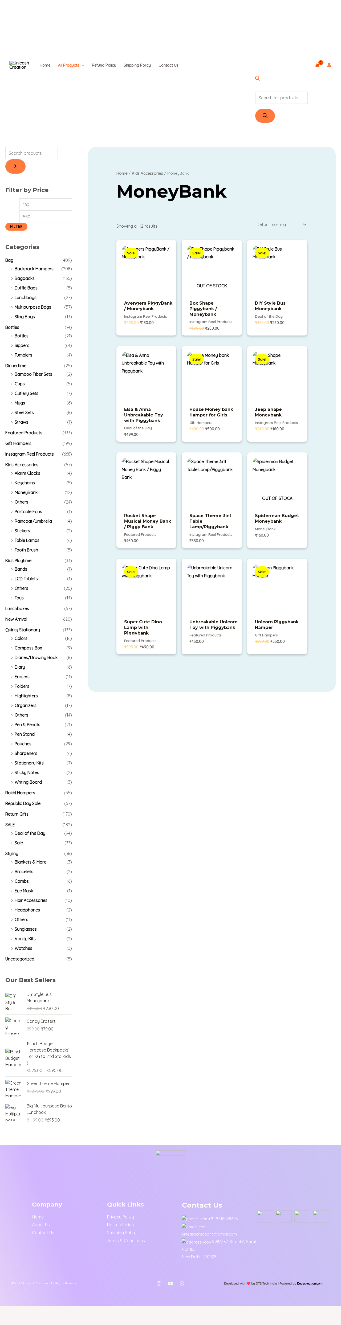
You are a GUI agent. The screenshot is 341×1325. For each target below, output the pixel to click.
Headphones (27, 910)
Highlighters (26, 695)
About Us (41, 1224)
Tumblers (23, 355)
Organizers (25, 705)
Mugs (20, 403)
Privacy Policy (120, 1217)
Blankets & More (30, 862)
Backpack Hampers (34, 268)
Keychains (25, 482)
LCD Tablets (26, 578)
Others (21, 502)
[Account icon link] (329, 65)
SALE (10, 824)
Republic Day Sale (22, 803)
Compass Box (28, 648)
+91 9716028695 (223, 1218)
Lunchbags (25, 297)
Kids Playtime (18, 560)
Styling (11, 853)
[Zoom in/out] (7, 1311)
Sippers (22, 345)
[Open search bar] (257, 79)
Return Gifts (17, 814)
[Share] (39, 1311)
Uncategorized (19, 959)
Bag (9, 260)
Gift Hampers (18, 443)
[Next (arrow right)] (23, 1320)
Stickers (22, 530)
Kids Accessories (21, 464)
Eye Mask (24, 890)
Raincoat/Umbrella (33, 521)
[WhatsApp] (182, 1283)
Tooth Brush (26, 550)
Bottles (12, 327)
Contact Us (168, 65)
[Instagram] (159, 1283)
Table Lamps (27, 540)
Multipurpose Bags (33, 307)
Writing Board (28, 782)
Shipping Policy (137, 65)
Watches (23, 948)
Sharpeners (26, 753)
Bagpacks (25, 278)
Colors (21, 638)
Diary (20, 667)
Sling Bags (25, 316)
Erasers (22, 676)
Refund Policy (104, 65)
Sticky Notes (27, 772)
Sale (19, 842)
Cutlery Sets (26, 393)
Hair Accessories (31, 900)
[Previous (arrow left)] (7, 1320)
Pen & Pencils (27, 724)
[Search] (265, 116)
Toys (19, 597)
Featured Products (23, 432)
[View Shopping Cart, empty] (317, 65)
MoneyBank (26, 492)
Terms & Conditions (126, 1240)
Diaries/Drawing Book (36, 657)
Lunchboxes (17, 608)
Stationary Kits (29, 763)
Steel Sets (24, 412)
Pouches (23, 743)
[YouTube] (170, 1283)
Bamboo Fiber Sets (33, 374)
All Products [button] (68, 65)
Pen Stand (25, 734)
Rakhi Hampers (20, 792)
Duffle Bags (26, 288)
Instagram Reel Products (29, 454)
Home (45, 65)
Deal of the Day (30, 833)
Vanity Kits (25, 938)
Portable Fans (28, 511)
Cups (20, 383)
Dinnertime (15, 365)
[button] (81, 65)
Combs (22, 881)
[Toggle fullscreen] (23, 1311)
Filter (16, 226)
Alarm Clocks (27, 473)
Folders (22, 686)
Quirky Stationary (22, 629)
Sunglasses (26, 929)
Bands (21, 569)
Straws (21, 422)
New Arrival (16, 619)
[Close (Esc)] (55, 1311)
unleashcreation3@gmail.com (209, 1234)
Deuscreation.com (310, 1283)
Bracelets (24, 871)
